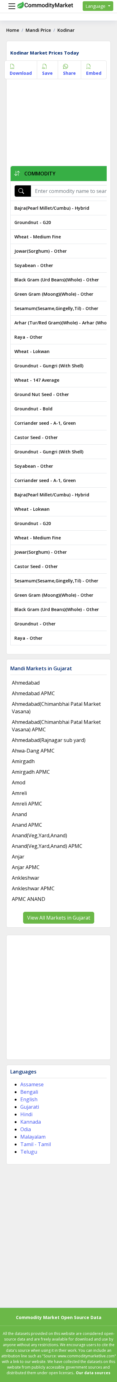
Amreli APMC (27, 803)
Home (12, 30)
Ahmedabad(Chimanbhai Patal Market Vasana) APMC (56, 726)
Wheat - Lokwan (32, 351)
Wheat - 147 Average (36, 380)
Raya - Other (28, 337)
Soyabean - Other (33, 265)
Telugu (28, 1151)
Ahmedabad (26, 682)
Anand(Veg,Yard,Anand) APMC (47, 846)
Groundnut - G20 (32, 222)
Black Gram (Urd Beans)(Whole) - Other (56, 280)
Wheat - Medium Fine (37, 237)
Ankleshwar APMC (33, 888)
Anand (19, 814)
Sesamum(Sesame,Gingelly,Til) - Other (56, 308)
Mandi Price (38, 30)
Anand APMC (27, 824)
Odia (25, 1129)
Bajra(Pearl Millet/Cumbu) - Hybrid (51, 208)
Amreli (19, 793)
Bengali (29, 1091)
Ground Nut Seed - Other (41, 394)
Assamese (32, 1084)
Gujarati (29, 1106)
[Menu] (10, 6)
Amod (18, 782)
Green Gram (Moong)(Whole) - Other (53, 294)
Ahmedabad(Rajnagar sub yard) (48, 740)
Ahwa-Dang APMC (33, 750)
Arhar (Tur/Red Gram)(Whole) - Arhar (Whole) (63, 323)
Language (96, 6)
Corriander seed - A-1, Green (45, 423)
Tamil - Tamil (35, 1144)
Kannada (30, 1121)
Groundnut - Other (35, 624)
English (28, 1099)
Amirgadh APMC (31, 771)
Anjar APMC (26, 867)
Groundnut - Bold (33, 409)
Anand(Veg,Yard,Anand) (39, 835)
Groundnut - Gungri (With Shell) (48, 366)
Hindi (26, 1114)
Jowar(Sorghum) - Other (40, 251)
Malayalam (33, 1136)
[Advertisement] (58, 124)
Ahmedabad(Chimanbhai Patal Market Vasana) (56, 708)
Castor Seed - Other (36, 437)
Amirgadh (23, 761)
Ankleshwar (25, 877)
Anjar (18, 856)
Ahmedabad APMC (33, 693)
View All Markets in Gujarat (58, 917)
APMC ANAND (28, 899)
